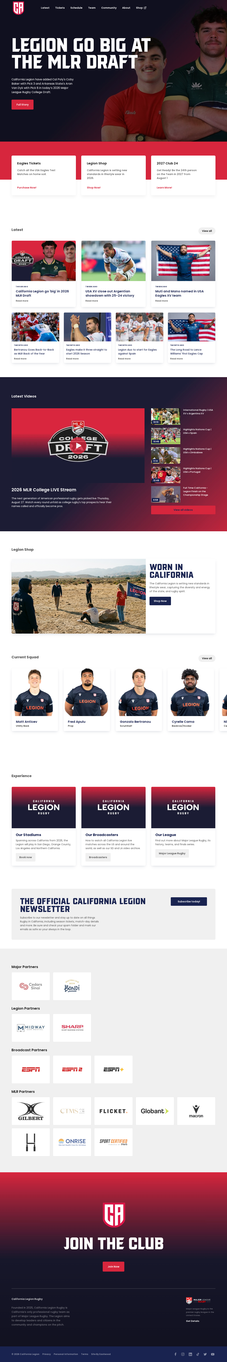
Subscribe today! (189, 901)
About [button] (126, 8)
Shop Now (160, 601)
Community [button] (109, 8)
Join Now (113, 1266)
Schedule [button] (76, 8)
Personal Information (66, 1354)
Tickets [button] (60, 8)
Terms (84, 1354)
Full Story (22, 104)
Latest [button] (45, 8)
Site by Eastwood (101, 1354)
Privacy (46, 1354)
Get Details (192, 1321)
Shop (139, 8)
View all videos (183, 510)
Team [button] (92, 8)
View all (207, 231)
